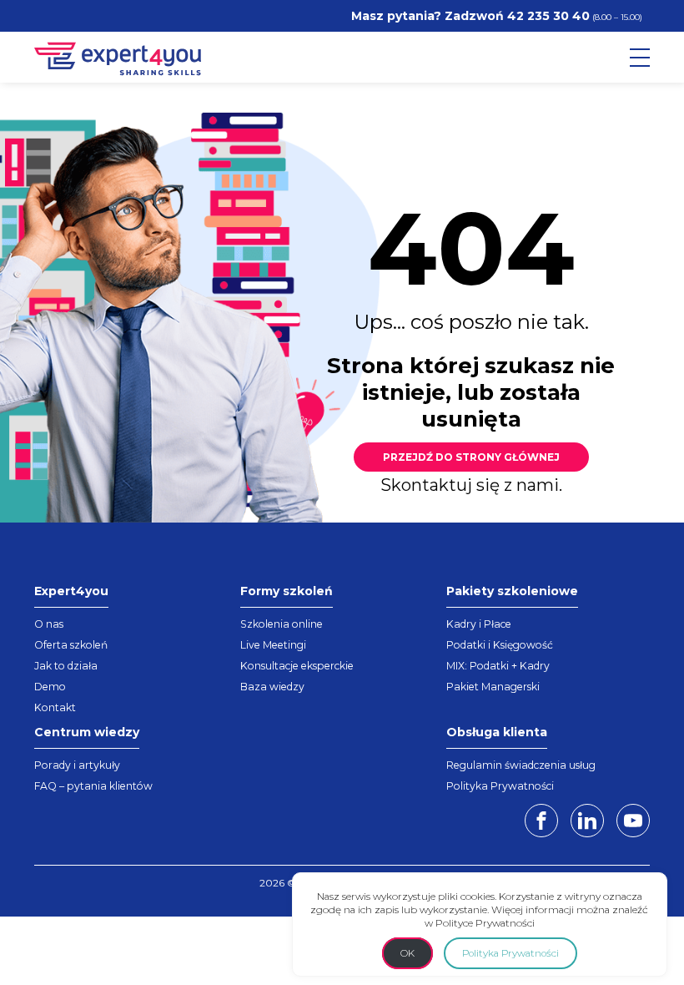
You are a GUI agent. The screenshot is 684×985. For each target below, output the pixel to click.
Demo (50, 686)
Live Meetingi (273, 645)
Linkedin (587, 820)
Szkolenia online (281, 624)
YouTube (633, 820)
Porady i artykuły (77, 765)
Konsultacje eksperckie (297, 665)
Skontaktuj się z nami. (471, 485)
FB (541, 820)
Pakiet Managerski (493, 686)
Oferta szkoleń (71, 645)
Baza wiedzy (272, 686)
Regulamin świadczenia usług (521, 765)
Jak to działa (66, 665)
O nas (48, 624)
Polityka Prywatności (500, 786)
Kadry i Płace (478, 624)
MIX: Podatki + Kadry (498, 665)
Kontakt (55, 707)
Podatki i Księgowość (499, 645)
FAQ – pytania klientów (93, 786)
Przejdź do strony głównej (471, 457)
